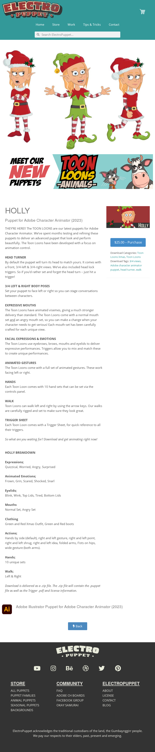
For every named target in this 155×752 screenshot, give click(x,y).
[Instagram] (53, 668)
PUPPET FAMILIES (23, 695)
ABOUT (108, 691)
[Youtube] (37, 668)
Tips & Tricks (92, 24)
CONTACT (109, 700)
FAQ (60, 691)
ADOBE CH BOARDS (71, 695)
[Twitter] (102, 668)
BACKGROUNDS (22, 710)
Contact (114, 24)
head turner (127, 269)
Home (40, 24)
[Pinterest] (118, 668)
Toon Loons (133, 257)
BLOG (107, 705)
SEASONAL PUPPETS (25, 705)
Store (56, 24)
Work (71, 24)
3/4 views (135, 261)
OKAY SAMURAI (68, 705)
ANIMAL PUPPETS (23, 700)
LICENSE (108, 695)
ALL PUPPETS (20, 691)
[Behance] (69, 668)
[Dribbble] (86, 668)
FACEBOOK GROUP (70, 700)
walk (138, 269)
